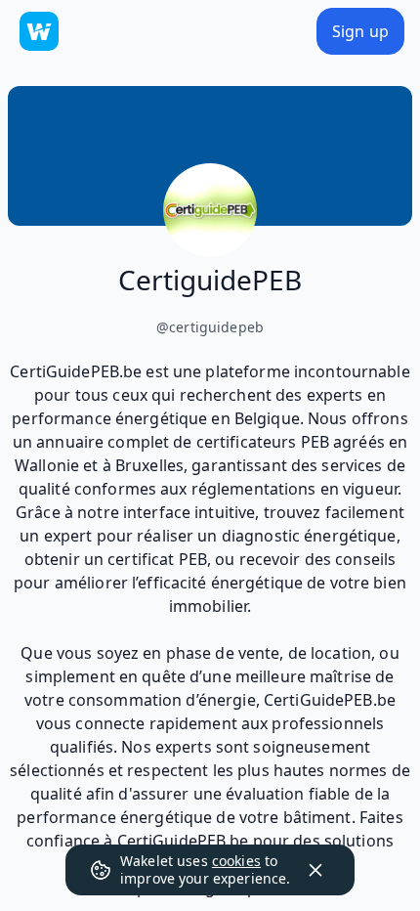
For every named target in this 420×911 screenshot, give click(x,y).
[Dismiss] (315, 870)
